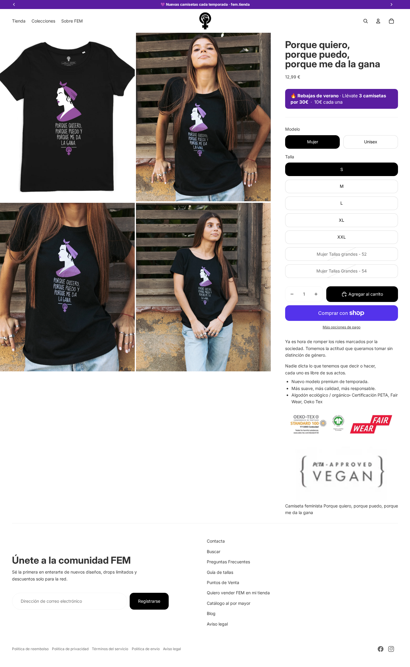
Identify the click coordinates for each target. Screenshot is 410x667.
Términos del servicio (110, 649)
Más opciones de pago (341, 327)
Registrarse (149, 601)
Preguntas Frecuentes (228, 561)
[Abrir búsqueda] (365, 21)
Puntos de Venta (223, 582)
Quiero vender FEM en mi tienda (238, 592)
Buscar (213, 551)
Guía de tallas (220, 572)
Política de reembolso (30, 649)
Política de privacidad (70, 649)
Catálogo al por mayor (228, 603)
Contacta (216, 541)
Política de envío (146, 649)
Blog (211, 613)
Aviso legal (217, 623)
